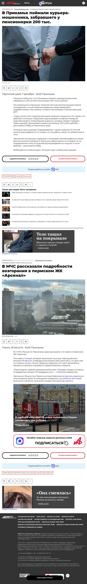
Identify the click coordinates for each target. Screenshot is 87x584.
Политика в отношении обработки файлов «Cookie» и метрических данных (44, 560)
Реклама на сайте (53, 516)
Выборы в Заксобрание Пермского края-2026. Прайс (36, 524)
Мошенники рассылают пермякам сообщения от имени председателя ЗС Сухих (40, 221)
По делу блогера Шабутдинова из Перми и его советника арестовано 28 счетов (40, 200)
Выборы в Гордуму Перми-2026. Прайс (70, 524)
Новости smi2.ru (9, 253)
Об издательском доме (26, 516)
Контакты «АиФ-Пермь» (73, 519)
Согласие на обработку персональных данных (34, 557)
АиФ (15, 336)
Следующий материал (45, 578)
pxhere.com (6, 82)
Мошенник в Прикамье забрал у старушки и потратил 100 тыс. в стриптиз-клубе (40, 214)
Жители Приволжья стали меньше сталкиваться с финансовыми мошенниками (40, 207)
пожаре (28, 358)
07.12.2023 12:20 (7, 9)
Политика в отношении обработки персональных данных (38, 558)
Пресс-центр (40, 516)
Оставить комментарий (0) (67, 159)
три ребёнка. (65, 378)
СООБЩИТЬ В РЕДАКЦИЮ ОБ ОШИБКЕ (30, 527)
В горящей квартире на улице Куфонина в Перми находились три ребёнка (46, 419)
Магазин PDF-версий (25, 519)
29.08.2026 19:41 (7, 260)
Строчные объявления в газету (29, 522)
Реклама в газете (68, 516)
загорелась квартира (72, 376)
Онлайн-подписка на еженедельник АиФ (49, 519)
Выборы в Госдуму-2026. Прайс (53, 522)
